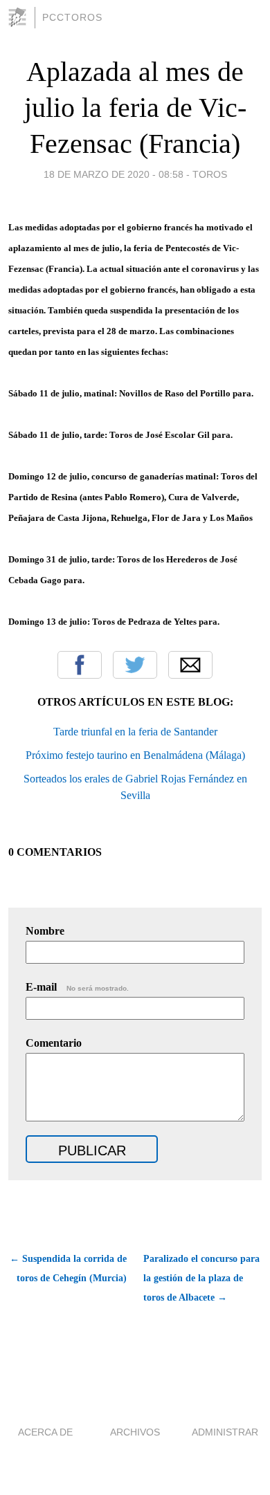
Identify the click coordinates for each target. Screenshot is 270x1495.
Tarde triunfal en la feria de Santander (135, 731)
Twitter (135, 665)
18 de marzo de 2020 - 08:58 (113, 174)
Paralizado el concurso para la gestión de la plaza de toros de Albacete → (201, 1278)
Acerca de (45, 1432)
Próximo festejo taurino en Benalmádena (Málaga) (135, 755)
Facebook (79, 665)
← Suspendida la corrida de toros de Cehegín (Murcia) (68, 1268)
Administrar (225, 1432)
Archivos (135, 1432)
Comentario (54, 1043)
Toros (209, 174)
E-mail (77, 987)
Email (190, 665)
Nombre (45, 931)
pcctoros (72, 17)
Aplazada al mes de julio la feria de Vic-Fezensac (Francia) (135, 107)
